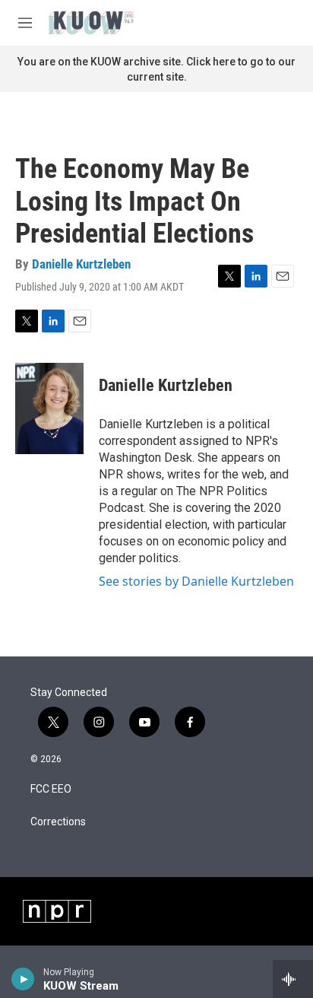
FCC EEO (50, 789)
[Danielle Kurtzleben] (49, 408)
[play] (23, 979)
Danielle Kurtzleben (81, 264)
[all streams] (293, 979)
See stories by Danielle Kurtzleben (196, 581)
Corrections (58, 822)
